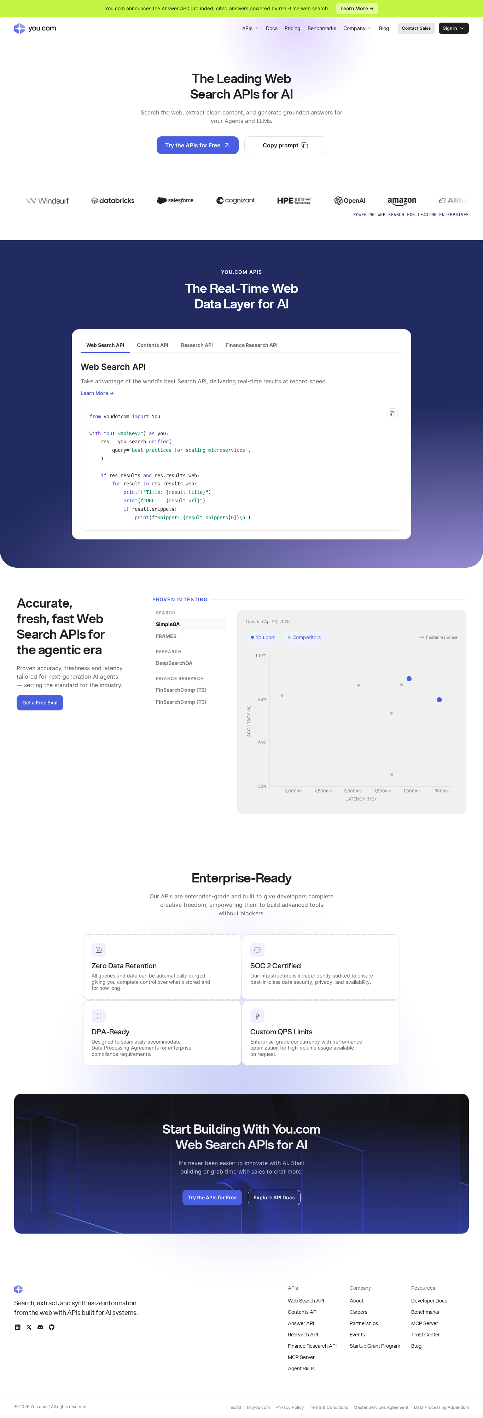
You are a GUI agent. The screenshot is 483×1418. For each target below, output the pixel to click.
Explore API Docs (274, 1197)
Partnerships (364, 1323)
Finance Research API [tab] (252, 345)
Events (357, 1335)
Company (354, 28)
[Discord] (40, 1327)
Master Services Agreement (381, 1407)
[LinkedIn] (17, 1327)
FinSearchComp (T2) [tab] (181, 690)
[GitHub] (51, 1327)
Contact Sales (416, 28)
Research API (303, 1335)
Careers (358, 1312)
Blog (384, 28)
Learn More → (357, 8)
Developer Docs (429, 1301)
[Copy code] (392, 413)
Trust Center (425, 1335)
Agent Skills (301, 1368)
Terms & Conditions (329, 1407)
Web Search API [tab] (105, 345)
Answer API (301, 1323)
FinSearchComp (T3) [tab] (181, 702)
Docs (272, 28)
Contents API (303, 1312)
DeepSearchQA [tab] (174, 663)
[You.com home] (35, 28)
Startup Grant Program (375, 1346)
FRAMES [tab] (166, 636)
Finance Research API (312, 1346)
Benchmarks (322, 28)
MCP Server (301, 1357)
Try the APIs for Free (192, 145)
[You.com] (76, 1289)
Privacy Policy (289, 1407)
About (356, 1301)
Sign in (450, 28)
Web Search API (306, 1301)
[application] (352, 727)
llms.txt (234, 1407)
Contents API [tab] (152, 345)
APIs (247, 28)
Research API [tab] (197, 345)
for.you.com (258, 1407)
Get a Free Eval (40, 702)
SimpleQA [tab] (168, 624)
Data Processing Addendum (441, 1407)
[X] (29, 1327)
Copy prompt (280, 145)
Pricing (293, 28)
